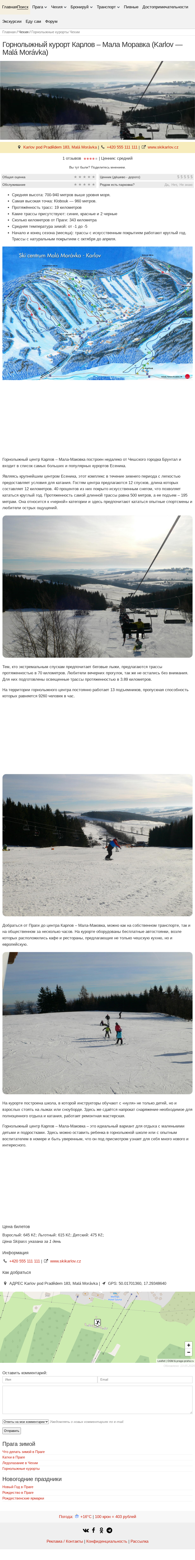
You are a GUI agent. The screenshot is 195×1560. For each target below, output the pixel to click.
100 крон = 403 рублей (115, 1516)
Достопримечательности (165, 7)
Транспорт (106, 7)
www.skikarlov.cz (163, 147)
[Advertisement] (97, 419)
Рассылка (139, 1541)
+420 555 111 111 (122, 147)
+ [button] (188, 1345)
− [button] (188, 1352)
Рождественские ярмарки (23, 1498)
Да (167, 184)
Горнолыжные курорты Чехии (55, 32)
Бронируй (80, 7)
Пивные (131, 7)
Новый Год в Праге (17, 1487)
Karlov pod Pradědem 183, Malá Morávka (60, 147)
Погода (75, 1516)
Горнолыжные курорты (21, 1469)
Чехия (57, 7)
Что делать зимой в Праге (23, 1452)
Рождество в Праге (18, 1492)
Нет (174, 184)
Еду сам (33, 21)
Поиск (22, 7)
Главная (9, 7)
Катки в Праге (13, 1457)
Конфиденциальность (106, 1541)
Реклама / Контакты (65, 1541)
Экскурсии (12, 21)
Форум (51, 21)
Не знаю (186, 184)
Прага (37, 7)
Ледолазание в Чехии (20, 1463)
